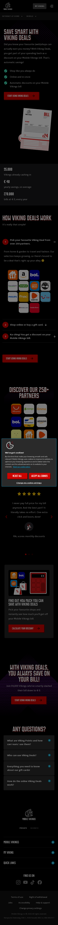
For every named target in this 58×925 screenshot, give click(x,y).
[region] (29, 462)
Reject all (17, 475)
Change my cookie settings (28, 483)
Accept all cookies (39, 475)
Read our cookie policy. (21, 467)
